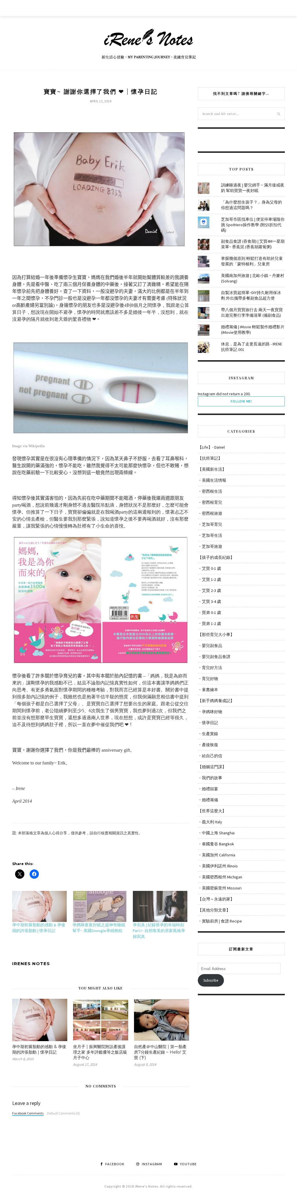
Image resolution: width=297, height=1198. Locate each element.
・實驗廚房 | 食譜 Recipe (220, 921)
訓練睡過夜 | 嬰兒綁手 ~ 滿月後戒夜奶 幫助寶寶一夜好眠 (252, 187)
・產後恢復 (208, 744)
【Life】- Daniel (211, 447)
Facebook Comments (28, 1113)
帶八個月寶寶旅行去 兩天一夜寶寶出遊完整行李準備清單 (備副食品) (252, 312)
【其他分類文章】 (214, 910)
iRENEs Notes (31, 963)
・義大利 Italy (210, 821)
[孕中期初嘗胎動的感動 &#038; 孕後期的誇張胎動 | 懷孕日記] (39, 906)
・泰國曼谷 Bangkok (216, 844)
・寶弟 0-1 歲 (209, 612)
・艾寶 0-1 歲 (209, 568)
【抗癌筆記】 (210, 458)
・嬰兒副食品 (210, 645)
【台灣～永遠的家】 (216, 899)
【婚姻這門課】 (212, 766)
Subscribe (210, 980)
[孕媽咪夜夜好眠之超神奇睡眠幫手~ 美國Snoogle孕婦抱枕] (100, 906)
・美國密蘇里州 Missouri (220, 888)
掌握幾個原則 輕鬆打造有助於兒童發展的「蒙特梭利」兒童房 (252, 261)
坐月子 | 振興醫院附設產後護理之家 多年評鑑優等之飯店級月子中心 (100, 1052)
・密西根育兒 (210, 502)
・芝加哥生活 (210, 535)
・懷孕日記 (208, 722)
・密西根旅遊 (210, 513)
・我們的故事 (210, 777)
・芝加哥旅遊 (210, 546)
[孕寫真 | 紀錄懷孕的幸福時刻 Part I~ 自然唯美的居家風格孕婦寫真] (160, 906)
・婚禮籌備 (208, 799)
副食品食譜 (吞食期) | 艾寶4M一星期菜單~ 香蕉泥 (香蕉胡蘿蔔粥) (253, 244)
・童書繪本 (208, 689)
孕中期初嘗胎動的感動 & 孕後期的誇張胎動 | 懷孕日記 (39, 1049)
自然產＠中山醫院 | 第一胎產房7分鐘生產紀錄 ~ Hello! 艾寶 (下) (160, 1052)
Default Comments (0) (63, 1113)
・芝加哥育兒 (210, 524)
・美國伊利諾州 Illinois (218, 866)
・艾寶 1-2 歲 (209, 579)
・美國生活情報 (212, 480)
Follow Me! (241, 401)
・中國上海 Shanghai (216, 832)
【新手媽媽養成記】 (216, 700)
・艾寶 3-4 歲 (209, 601)
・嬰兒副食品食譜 (214, 656)
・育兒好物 (208, 678)
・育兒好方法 (210, 667)
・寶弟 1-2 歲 (209, 623)
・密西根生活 (210, 491)
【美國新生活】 (212, 469)
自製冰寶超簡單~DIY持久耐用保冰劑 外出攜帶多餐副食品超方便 (251, 295)
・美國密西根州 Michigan (220, 877)
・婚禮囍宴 (208, 788)
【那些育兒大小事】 (216, 634)
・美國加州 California (216, 855)
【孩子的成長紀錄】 (216, 557)
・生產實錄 (208, 733)
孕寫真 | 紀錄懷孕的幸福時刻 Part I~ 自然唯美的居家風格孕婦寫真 (159, 930)
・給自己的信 (210, 755)
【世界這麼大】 (212, 810)
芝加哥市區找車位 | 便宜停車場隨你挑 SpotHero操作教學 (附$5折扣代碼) (253, 225)
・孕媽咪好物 (210, 711)
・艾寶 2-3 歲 (209, 590)
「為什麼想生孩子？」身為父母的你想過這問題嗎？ (251, 205)
